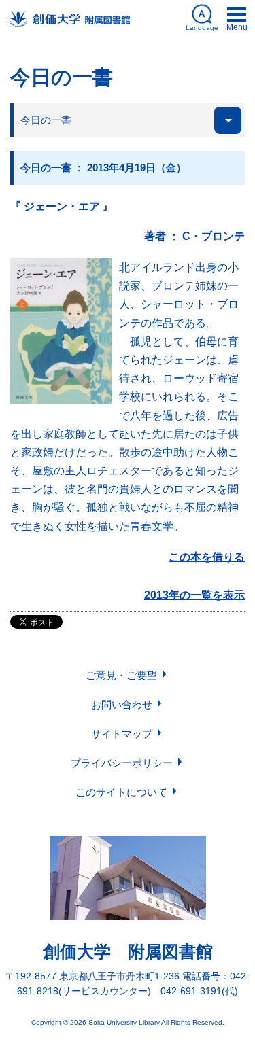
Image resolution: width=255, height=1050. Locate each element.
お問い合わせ (121, 704)
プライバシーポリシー (122, 763)
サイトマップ (121, 733)
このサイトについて (121, 792)
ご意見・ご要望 (121, 675)
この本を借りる (207, 557)
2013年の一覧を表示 (194, 595)
